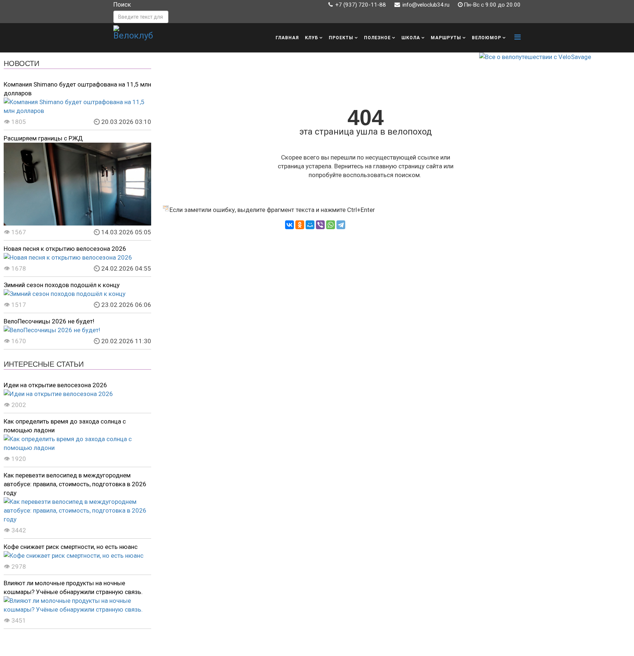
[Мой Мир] (310, 224)
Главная (287, 37)
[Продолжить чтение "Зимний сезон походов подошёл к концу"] (77, 293)
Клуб (311, 37)
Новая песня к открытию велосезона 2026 (65, 248)
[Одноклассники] (299, 224)
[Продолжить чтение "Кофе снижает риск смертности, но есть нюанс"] (77, 555)
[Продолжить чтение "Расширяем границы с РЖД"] (77, 184)
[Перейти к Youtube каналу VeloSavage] (553, 56)
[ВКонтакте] (289, 224)
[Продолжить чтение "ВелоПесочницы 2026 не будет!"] (77, 330)
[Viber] (320, 224)
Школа (410, 37)
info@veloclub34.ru (425, 4)
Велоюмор (486, 37)
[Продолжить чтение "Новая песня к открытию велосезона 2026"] (77, 257)
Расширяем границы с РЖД (43, 138)
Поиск (122, 4)
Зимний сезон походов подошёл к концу (62, 285)
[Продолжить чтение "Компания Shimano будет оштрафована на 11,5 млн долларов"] (77, 106)
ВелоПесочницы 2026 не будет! (49, 321)
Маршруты (446, 37)
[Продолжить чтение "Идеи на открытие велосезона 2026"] (77, 393)
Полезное (377, 37)
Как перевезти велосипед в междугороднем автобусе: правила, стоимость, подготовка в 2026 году (75, 484)
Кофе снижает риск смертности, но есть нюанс (71, 546)
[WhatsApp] (330, 224)
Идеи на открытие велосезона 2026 (55, 385)
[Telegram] (340, 224)
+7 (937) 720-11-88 (360, 4)
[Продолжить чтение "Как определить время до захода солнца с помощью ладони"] (77, 443)
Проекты (341, 37)
